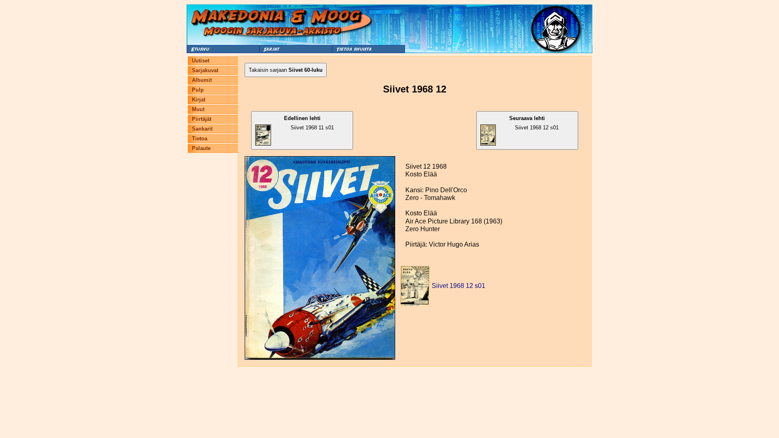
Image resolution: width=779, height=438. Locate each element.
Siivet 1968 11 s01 (309, 123)
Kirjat (198, 100)
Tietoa (199, 138)
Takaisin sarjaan (286, 70)
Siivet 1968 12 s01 (534, 123)
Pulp (198, 90)
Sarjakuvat (205, 70)
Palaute (201, 148)
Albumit (202, 80)
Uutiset (200, 61)
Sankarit (202, 129)
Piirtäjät (201, 119)
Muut (198, 109)
